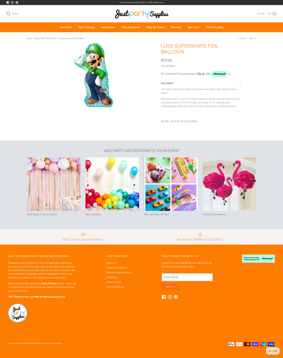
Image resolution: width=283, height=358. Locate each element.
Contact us (112, 277)
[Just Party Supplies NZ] (141, 13)
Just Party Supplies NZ (24, 343)
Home (29, 38)
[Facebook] (8, 2)
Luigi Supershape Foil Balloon (72, 38)
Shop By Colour (155, 27)
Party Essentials (131, 27)
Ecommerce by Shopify (52, 343)
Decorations (108, 27)
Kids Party (66, 27)
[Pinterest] (17, 2)
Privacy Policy (114, 282)
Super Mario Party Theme (46, 38)
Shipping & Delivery (116, 267)
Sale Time (193, 27)
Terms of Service (115, 287)
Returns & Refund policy (119, 272)
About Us (111, 263)
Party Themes (86, 27)
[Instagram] (12, 2)
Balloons (176, 27)
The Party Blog (214, 27)
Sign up (170, 287)
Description (167, 83)
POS (36, 343)
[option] (93, 75)
